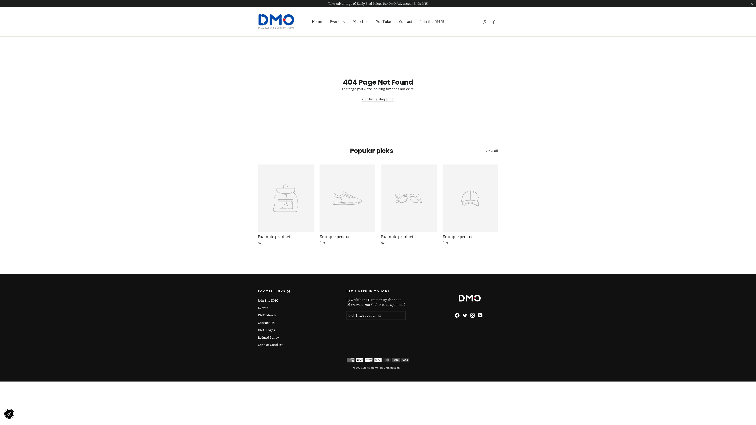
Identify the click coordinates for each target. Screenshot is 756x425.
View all (491, 151)
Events (336, 21)
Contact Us (266, 323)
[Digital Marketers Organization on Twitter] (464, 315)
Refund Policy (268, 337)
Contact (405, 21)
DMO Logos (266, 330)
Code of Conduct (270, 345)
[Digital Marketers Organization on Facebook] (457, 315)
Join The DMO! (269, 300)
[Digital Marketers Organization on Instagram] (472, 315)
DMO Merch (267, 315)
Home (317, 21)
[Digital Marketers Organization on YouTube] (480, 315)
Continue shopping (378, 99)
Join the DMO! (432, 21)
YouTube (383, 21)
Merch (359, 21)
